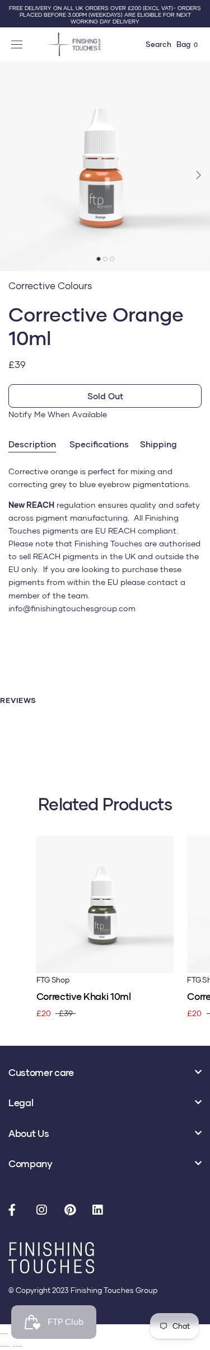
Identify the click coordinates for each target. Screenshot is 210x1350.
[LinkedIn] (100, 1211)
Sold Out (105, 396)
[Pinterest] (72, 1211)
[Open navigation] (18, 44)
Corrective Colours (50, 285)
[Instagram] (44, 1211)
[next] (197, 174)
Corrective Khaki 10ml (83, 996)
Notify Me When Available (57, 414)
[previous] (12, 174)
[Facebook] (16, 1211)
